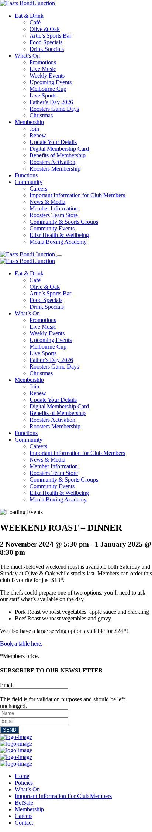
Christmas (41, 115)
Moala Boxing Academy (58, 242)
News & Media (47, 202)
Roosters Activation (52, 162)
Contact (24, 822)
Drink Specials (47, 49)
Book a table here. (21, 643)
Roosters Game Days (54, 109)
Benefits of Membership (58, 155)
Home (22, 776)
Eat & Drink (29, 16)
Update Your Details (53, 142)
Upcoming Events (51, 82)
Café (35, 22)
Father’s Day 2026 (51, 102)
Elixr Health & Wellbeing (59, 235)
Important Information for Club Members (77, 195)
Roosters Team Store (54, 215)
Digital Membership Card (59, 148)
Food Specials (46, 42)
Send (9, 730)
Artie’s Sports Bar (50, 35)
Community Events (52, 228)
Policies (24, 783)
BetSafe (24, 803)
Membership (29, 122)
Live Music (43, 69)
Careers (38, 188)
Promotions (43, 62)
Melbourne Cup (48, 89)
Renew (38, 135)
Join (34, 129)
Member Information (54, 208)
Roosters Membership (55, 168)
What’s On (27, 55)
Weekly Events (47, 75)
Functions (26, 175)
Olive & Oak (45, 29)
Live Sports (43, 95)
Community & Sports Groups (64, 222)
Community (28, 182)
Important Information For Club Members (63, 796)
